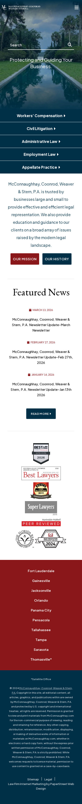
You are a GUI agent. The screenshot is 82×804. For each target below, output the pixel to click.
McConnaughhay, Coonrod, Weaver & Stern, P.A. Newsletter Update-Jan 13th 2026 (41, 389)
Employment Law (40, 154)
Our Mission (25, 259)
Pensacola (41, 620)
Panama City (41, 610)
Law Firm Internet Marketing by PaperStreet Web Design (41, 786)
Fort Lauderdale (41, 571)
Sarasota (41, 649)
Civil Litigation (39, 128)
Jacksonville (41, 590)
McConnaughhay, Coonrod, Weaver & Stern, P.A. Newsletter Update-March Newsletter (41, 324)
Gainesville (41, 580)
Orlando (41, 600)
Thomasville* (41, 659)
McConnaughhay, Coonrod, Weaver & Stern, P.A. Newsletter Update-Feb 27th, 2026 (41, 357)
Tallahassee (41, 630)
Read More (40, 413)
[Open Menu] (76, 7)
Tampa (41, 639)
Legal (48, 779)
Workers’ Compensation (39, 115)
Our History (57, 259)
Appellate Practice (39, 167)
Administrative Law (39, 141)
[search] (70, 45)
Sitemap (33, 779)
